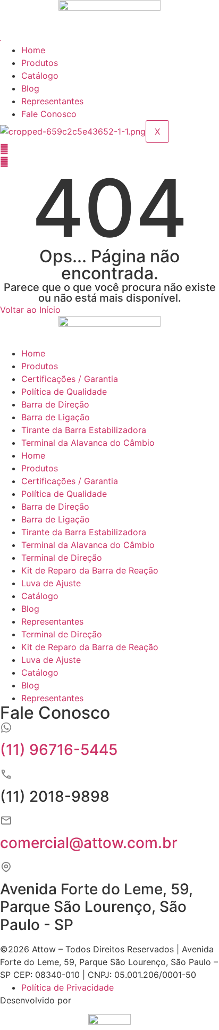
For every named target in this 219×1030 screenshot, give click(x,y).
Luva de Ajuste (51, 583)
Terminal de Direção (61, 557)
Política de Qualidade (64, 391)
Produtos (39, 62)
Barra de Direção (55, 404)
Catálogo (39, 75)
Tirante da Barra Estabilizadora (83, 430)
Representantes (52, 101)
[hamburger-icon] (0, 40)
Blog (30, 88)
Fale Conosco (49, 114)
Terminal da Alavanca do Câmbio (88, 442)
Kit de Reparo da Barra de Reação (89, 570)
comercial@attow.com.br (89, 843)
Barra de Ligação (55, 417)
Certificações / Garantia (69, 378)
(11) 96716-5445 (58, 750)
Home (33, 50)
